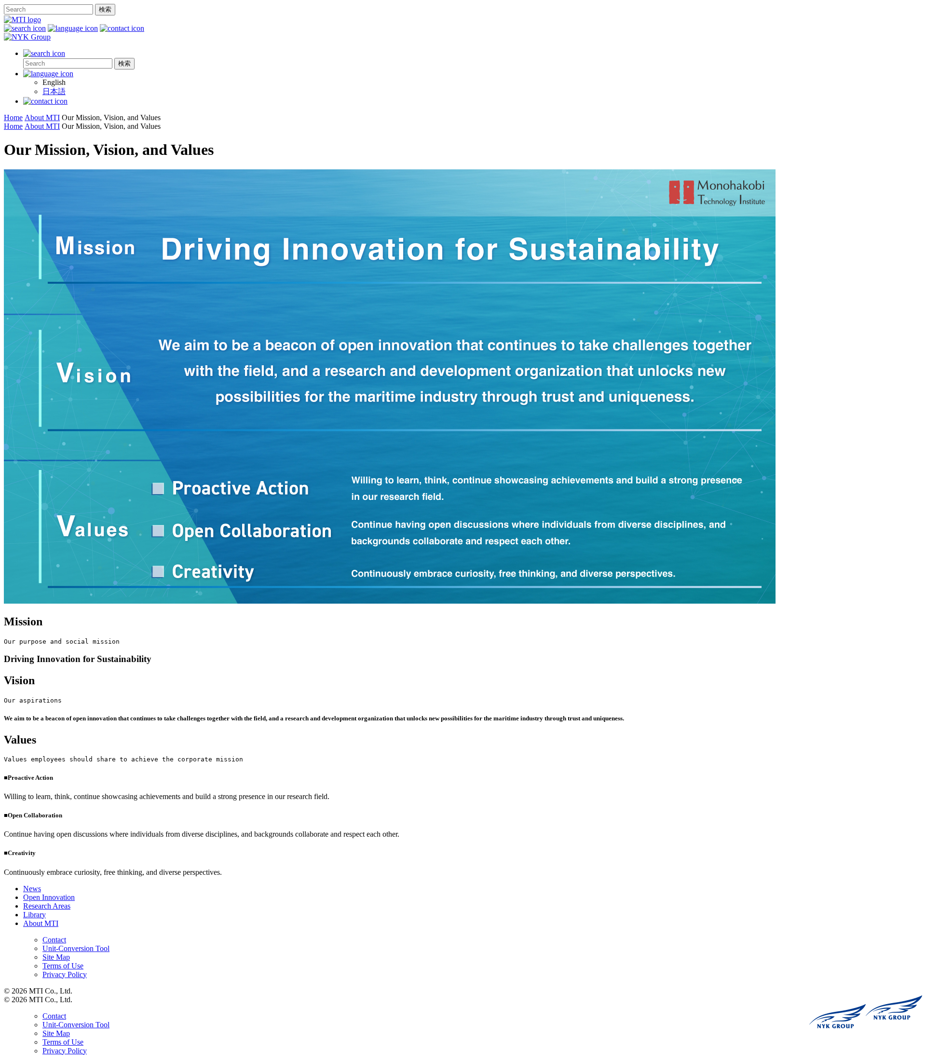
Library (34, 915)
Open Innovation (49, 897)
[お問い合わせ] (122, 28)
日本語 (54, 91)
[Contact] (45, 101)
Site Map (56, 957)
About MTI (40, 923)
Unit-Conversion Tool (75, 948)
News (32, 888)
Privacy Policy (64, 974)
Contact (54, 940)
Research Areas (46, 906)
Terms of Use (62, 966)
